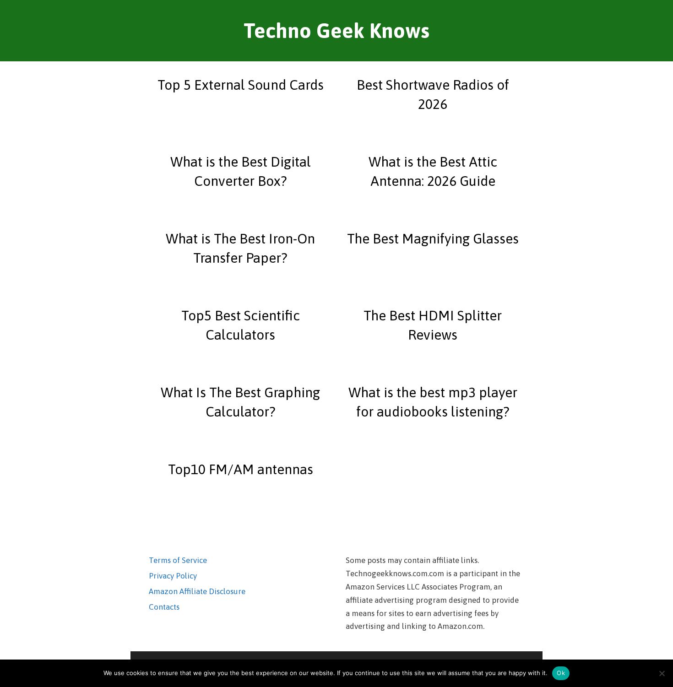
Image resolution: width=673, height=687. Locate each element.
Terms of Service (178, 560)
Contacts (164, 606)
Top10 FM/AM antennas (240, 469)
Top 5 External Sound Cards (240, 84)
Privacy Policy (173, 575)
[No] (661, 673)
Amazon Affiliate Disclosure (197, 591)
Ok (561, 672)
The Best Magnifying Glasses (433, 238)
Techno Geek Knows (336, 31)
